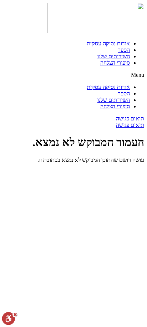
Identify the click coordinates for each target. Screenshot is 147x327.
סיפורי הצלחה (115, 63)
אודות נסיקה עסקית (108, 43)
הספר (124, 50)
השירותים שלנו (113, 56)
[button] (73, 75)
